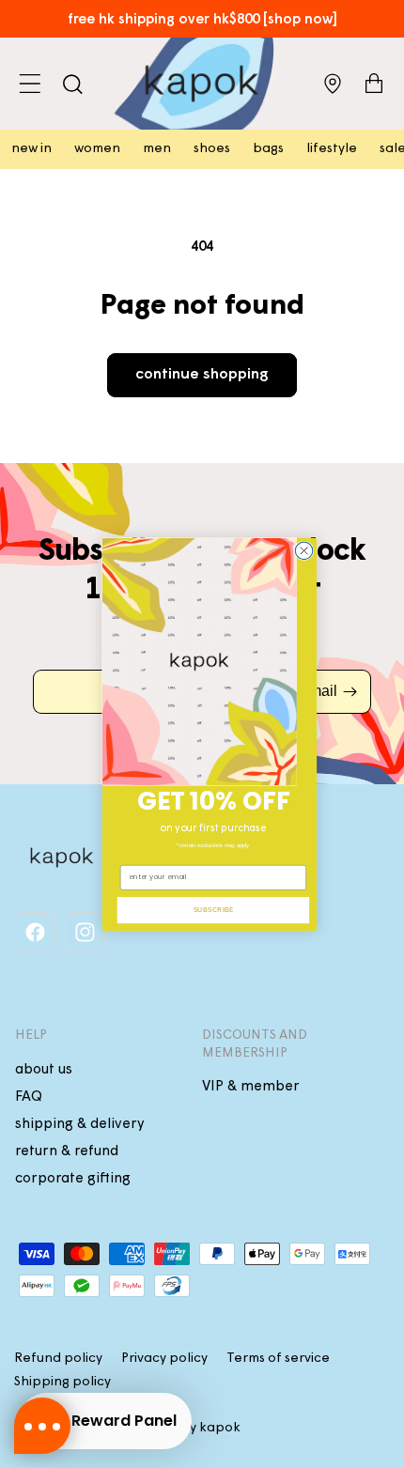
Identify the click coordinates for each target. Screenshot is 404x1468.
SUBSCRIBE (213, 909)
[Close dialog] (304, 551)
